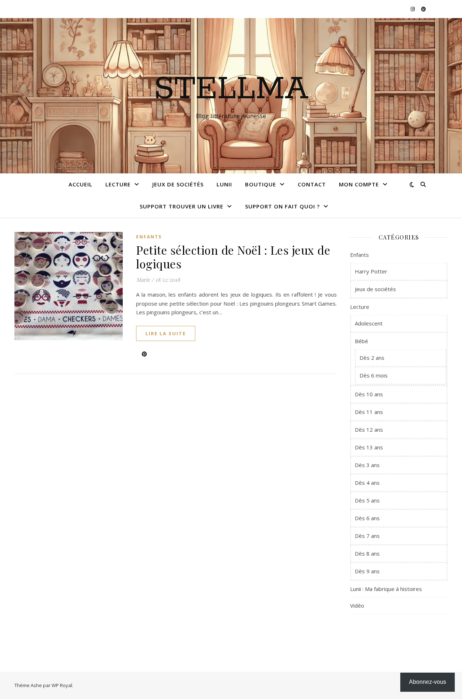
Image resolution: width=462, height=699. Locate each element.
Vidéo (357, 605)
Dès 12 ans (369, 429)
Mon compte (359, 184)
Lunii (224, 184)
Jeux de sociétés (178, 184)
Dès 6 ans (367, 518)
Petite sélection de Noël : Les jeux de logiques (233, 256)
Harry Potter (371, 271)
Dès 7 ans (367, 535)
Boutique (260, 184)
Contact (312, 184)
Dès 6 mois (373, 375)
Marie (143, 279)
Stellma (231, 89)
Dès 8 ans (367, 553)
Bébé (361, 341)
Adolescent (369, 323)
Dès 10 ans (369, 394)
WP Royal (62, 685)
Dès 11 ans (369, 411)
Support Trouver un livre (181, 206)
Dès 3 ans (367, 465)
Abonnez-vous (427, 682)
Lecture (118, 184)
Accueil (80, 184)
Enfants (149, 237)
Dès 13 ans (369, 447)
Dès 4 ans (367, 482)
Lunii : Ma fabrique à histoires (386, 588)
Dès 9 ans (367, 571)
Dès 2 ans (371, 357)
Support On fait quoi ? (282, 206)
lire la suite (165, 333)
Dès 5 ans (367, 500)
